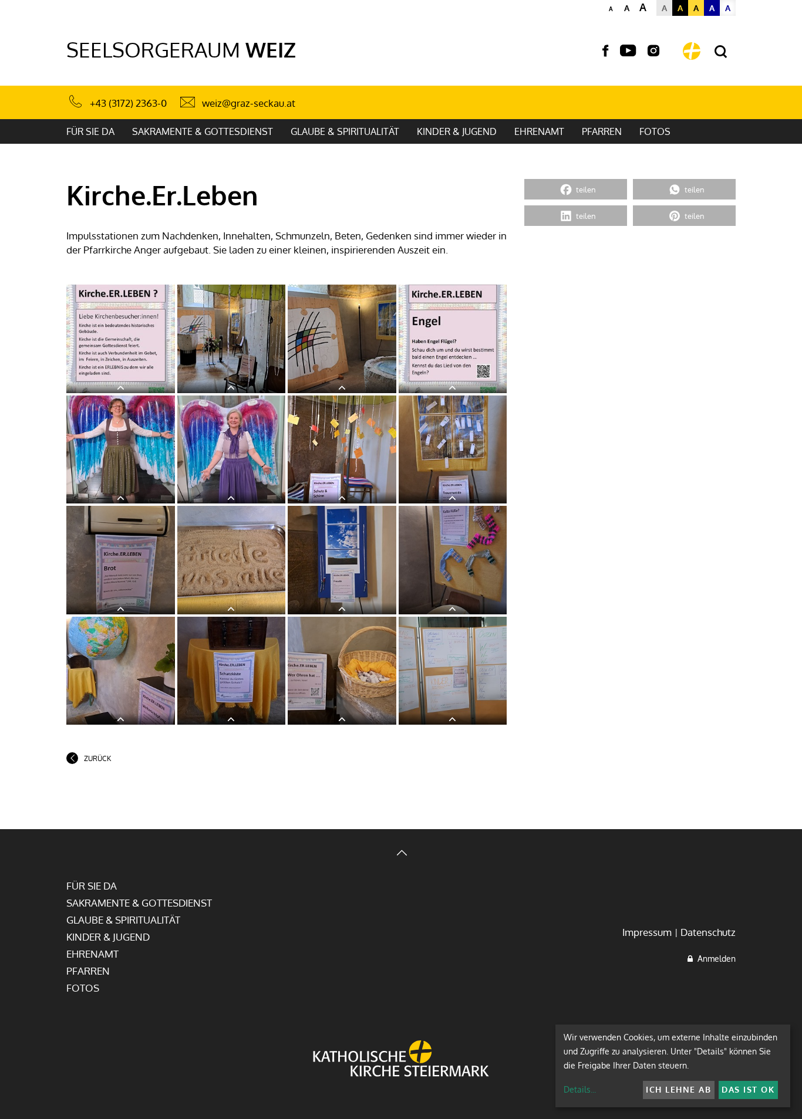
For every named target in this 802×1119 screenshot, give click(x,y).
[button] (575, 189)
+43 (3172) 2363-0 (128, 103)
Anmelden (714, 959)
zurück (97, 758)
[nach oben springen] (401, 854)
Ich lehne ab (678, 1089)
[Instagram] (653, 51)
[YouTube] (628, 51)
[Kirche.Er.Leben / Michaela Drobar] (120, 339)
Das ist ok (748, 1089)
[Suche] (721, 52)
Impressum (647, 932)
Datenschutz (708, 932)
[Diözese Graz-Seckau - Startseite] (691, 51)
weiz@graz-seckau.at (248, 103)
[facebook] (605, 51)
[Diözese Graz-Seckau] (401, 1059)
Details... (580, 1089)
